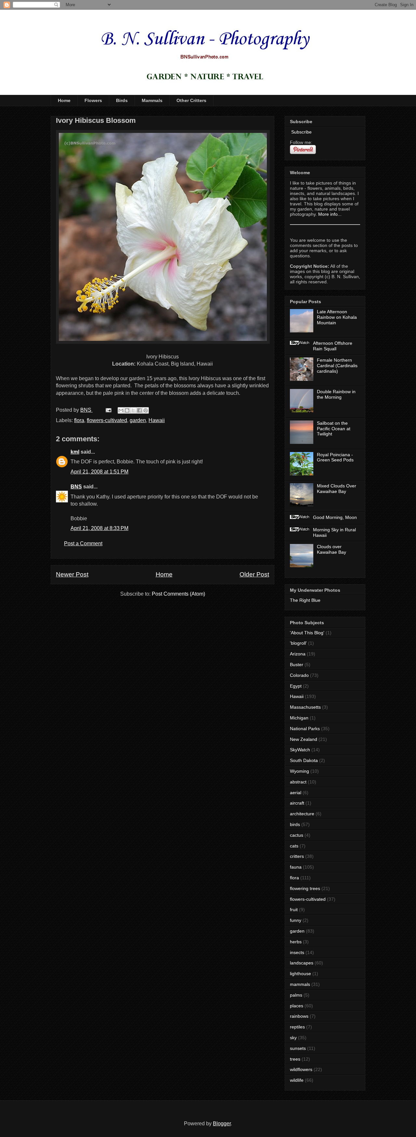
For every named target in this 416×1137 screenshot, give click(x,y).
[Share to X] (133, 410)
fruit (294, 909)
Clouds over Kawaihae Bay (331, 549)
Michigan (299, 717)
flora (79, 420)
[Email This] (121, 410)
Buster (296, 664)
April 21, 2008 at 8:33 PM (99, 528)
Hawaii (157, 420)
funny (295, 920)
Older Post (254, 574)
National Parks (305, 728)
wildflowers (301, 1069)
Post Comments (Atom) (178, 594)
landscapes (301, 962)
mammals (300, 984)
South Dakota (304, 760)
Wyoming (299, 771)
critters (297, 856)
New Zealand (303, 739)
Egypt (296, 686)
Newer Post (72, 574)
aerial (295, 792)
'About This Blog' (307, 632)
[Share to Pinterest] (145, 410)
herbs (296, 941)
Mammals (152, 100)
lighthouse (300, 973)
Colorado (299, 675)
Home (64, 100)
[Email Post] (108, 410)
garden (138, 420)
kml (75, 452)
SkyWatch (300, 749)
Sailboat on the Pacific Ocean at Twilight (333, 428)
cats (294, 845)
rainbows (299, 1016)
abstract (298, 781)
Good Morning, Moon (335, 517)
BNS (76, 486)
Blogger (222, 1123)
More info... (330, 214)
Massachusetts (305, 707)
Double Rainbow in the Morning (336, 394)
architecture (302, 813)
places (296, 1005)
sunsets (298, 1048)
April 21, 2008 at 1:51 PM (99, 471)
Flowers (93, 100)
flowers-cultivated (107, 420)
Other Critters (191, 100)
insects (297, 952)
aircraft (297, 803)
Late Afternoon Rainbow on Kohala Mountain (337, 317)
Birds (122, 100)
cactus (296, 835)
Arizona (298, 653)
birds (295, 824)
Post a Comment (83, 543)
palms (296, 995)
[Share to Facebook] (139, 410)
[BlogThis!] (127, 410)
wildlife (297, 1080)
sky (293, 1037)
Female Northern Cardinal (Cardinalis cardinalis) (337, 365)
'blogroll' (298, 643)
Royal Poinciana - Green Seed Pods (335, 457)
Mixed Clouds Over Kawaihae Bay (336, 488)
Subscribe (301, 132)
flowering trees (305, 888)
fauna (296, 867)
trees (295, 1059)
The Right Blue (305, 600)
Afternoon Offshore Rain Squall (332, 346)
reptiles (297, 1026)
